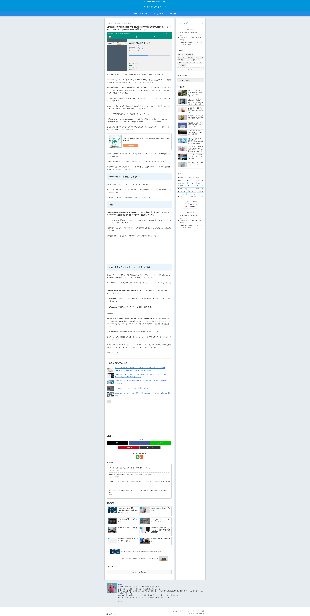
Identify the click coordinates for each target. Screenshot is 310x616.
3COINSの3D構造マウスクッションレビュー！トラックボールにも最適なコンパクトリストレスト (137, 474)
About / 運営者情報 (199, 611)
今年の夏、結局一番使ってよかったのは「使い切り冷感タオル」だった (129, 468)
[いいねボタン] (109, 401)
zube (120, 584)
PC (109, 435)
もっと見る (191, 69)
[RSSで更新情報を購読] (141, 457)
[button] (150, 447)
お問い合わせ (176, 611)
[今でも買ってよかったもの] (190, 204)
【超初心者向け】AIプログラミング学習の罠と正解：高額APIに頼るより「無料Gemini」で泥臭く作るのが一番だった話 (141, 375)
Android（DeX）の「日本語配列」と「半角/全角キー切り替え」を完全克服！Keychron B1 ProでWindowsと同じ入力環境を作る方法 (140, 369)
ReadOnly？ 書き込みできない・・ (190, 32)
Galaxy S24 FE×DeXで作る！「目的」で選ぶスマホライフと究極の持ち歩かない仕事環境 (142, 394)
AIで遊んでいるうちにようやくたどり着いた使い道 (131, 388)
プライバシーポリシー (187, 611)
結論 (181, 35)
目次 (188, 29)
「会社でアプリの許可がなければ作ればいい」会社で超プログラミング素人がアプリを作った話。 (142, 382)
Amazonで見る (130, 145)
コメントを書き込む (139, 572)
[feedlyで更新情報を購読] (118, 601)
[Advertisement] (139, 251)
